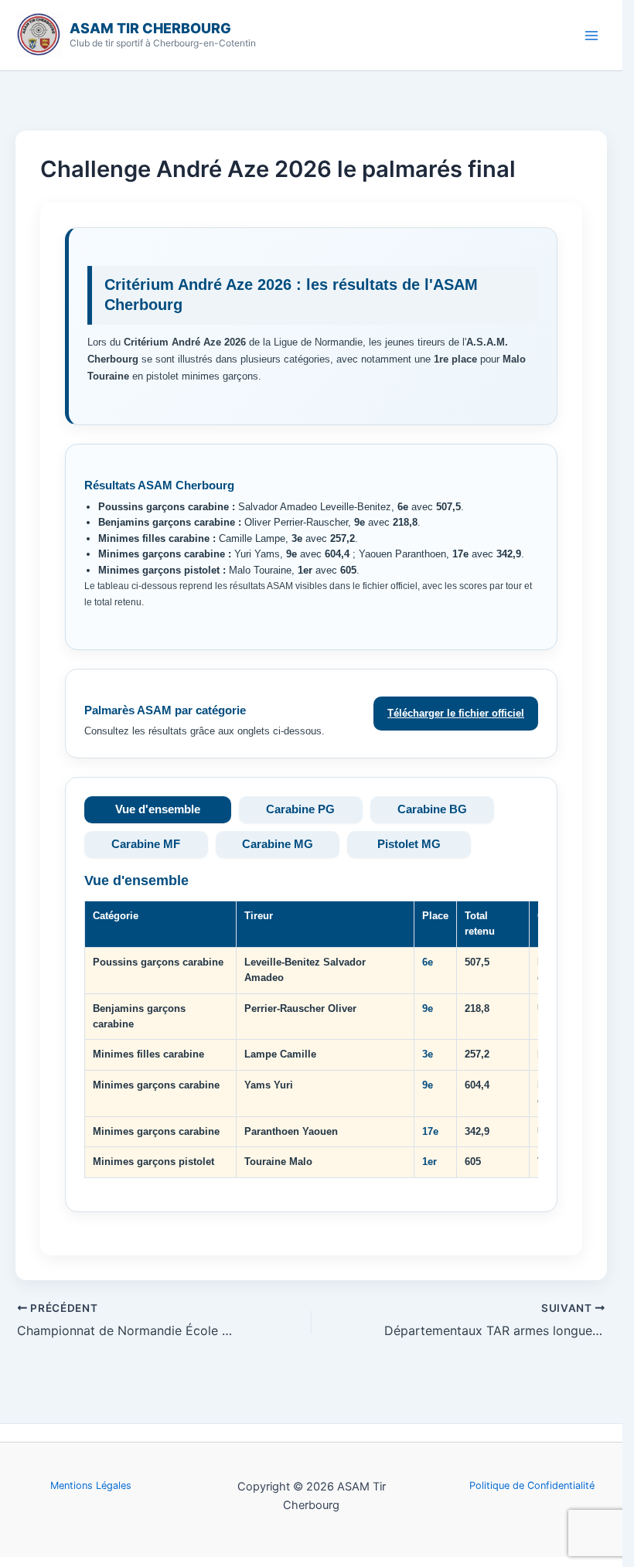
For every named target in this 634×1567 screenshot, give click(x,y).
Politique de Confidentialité (532, 1485)
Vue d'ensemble (157, 809)
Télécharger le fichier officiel (455, 713)
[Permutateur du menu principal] (592, 35)
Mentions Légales (90, 1485)
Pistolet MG (409, 844)
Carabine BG (432, 809)
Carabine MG (277, 844)
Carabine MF (145, 844)
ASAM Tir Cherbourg (150, 28)
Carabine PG (300, 809)
